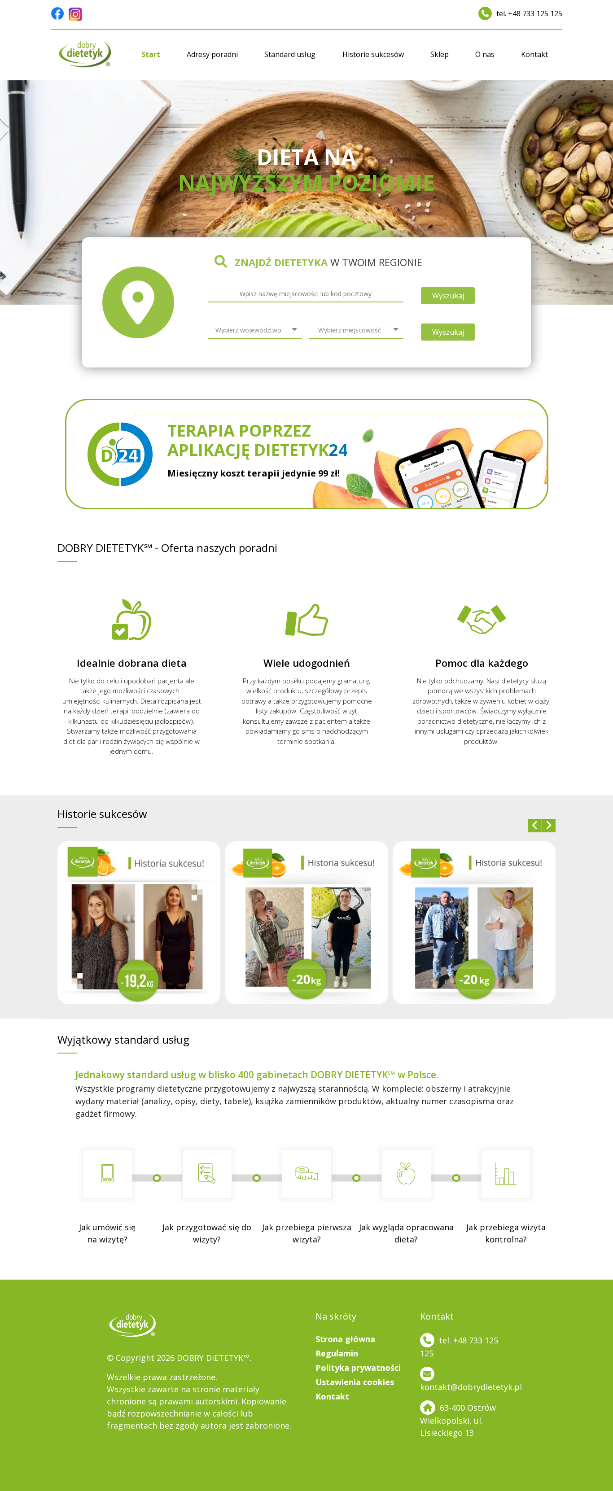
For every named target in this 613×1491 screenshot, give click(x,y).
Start (150, 54)
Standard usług (289, 54)
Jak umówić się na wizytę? (107, 1233)
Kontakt (534, 54)
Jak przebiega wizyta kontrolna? (506, 1233)
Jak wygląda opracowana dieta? (406, 1233)
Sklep (439, 54)
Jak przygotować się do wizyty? (206, 1233)
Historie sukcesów (373, 54)
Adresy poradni (212, 54)
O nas (485, 54)
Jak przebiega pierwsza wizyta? (306, 1233)
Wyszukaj (448, 296)
